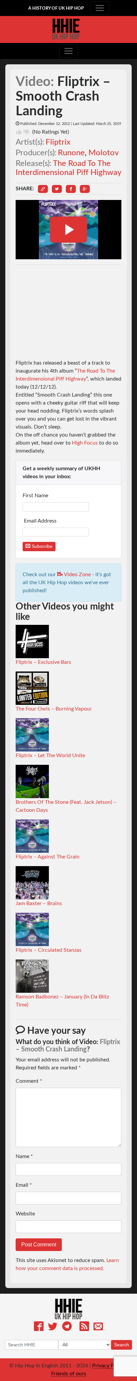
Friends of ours (68, 1373)
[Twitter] (53, 1327)
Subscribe (41, 546)
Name (24, 1156)
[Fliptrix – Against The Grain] (32, 835)
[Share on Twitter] (57, 189)
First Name (36, 495)
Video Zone (77, 574)
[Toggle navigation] (99, 8)
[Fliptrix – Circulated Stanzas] (32, 929)
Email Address (40, 521)
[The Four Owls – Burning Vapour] (32, 687)
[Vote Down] (26, 132)
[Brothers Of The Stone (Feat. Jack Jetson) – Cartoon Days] (32, 781)
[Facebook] (39, 1327)
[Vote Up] (19, 132)
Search (121, 1344)
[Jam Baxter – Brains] (32, 882)
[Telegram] (67, 1327)
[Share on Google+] (85, 189)
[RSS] (84, 1327)
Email (24, 1185)
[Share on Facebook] (71, 189)
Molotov (103, 153)
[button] (43, 189)
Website (25, 1213)
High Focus (85, 443)
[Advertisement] (68, 312)
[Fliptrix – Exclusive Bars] (32, 641)
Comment (29, 1081)
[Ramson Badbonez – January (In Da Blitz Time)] (32, 975)
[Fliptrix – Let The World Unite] (32, 734)
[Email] (98, 1327)
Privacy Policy (108, 1365)
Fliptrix (58, 142)
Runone (71, 153)
